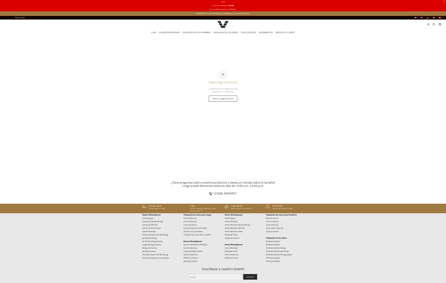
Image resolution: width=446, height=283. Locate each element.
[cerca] (444, 1)
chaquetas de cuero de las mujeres (197, 234)
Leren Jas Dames (190, 225)
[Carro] (440, 24)
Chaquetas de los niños (225, 32)
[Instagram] (6, 17)
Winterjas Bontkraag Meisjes (277, 251)
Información (266, 32)
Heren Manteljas (231, 248)
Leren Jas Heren (272, 231)
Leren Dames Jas (190, 221)
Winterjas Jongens (273, 258)
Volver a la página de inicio (223, 98)
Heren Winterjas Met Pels (235, 228)
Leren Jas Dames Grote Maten (195, 228)
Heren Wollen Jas (231, 254)
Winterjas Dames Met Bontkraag (155, 254)
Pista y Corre (20, 18)
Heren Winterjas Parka (234, 231)
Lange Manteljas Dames (193, 251)
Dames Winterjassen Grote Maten (155, 258)
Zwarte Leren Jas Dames (193, 231)
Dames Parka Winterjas (151, 228)
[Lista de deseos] (434, 24)
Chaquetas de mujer (169, 32)
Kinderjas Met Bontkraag (276, 248)
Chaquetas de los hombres (196, 32)
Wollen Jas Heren (231, 258)
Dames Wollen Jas (191, 254)
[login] (428, 24)
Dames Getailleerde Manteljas (195, 244)
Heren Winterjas (231, 221)
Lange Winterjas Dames (151, 244)
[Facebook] (11, 17)
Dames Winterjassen (151, 215)
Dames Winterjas (149, 231)
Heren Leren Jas (272, 221)
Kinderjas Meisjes (273, 244)
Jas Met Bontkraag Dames (152, 241)
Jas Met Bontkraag (149, 238)
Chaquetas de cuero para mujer (198, 215)
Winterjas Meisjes (273, 261)
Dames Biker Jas (190, 218)
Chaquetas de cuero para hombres (281, 215)
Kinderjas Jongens (273, 241)
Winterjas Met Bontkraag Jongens (279, 254)
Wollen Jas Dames (191, 258)
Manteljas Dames (190, 261)
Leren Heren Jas (272, 225)
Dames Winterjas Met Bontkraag (155, 234)
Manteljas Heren (231, 251)
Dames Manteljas (190, 248)
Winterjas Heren (231, 234)
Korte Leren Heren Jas (274, 228)
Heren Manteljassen (234, 244)
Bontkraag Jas (147, 218)
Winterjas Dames (149, 251)
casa (153, 32)
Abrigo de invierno (149, 248)
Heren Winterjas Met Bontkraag (237, 225)
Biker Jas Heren (272, 218)
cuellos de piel (248, 32)
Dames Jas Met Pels (150, 225)
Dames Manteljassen (193, 241)
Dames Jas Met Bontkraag (152, 221)
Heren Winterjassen (234, 215)
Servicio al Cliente (285, 32)
